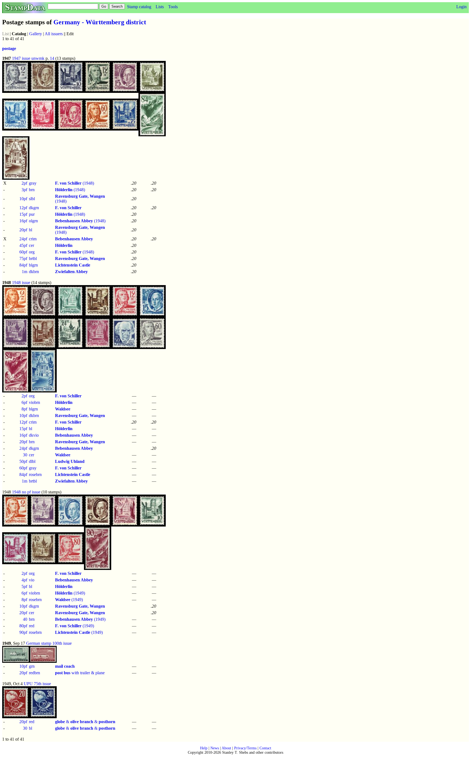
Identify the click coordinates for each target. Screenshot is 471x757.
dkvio (34, 435)
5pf (24, 586)
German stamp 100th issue (49, 643)
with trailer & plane (80, 672)
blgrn (33, 265)
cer (31, 245)
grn (32, 666)
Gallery (35, 33)
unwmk (37, 58)
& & (85, 721)
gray (33, 183)
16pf (23, 220)
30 (25, 455)
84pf (23, 265)
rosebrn (35, 474)
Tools (173, 6)
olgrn (33, 220)
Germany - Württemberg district (99, 22)
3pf (24, 189)
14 (52, 58)
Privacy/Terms (245, 748)
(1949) (70, 593)
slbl (32, 198)
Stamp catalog (139, 6)
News (214, 748)
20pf (23, 229)
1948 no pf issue (26, 492)
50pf (23, 461)
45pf (23, 245)
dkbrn (34, 271)
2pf (24, 183)
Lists (160, 6)
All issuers (54, 33)
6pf (24, 402)
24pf (23, 238)
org (32, 252)
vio (31, 580)
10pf (23, 198)
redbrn (34, 672)
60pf (23, 252)
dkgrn (34, 207)
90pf (23, 632)
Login (461, 6)
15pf (23, 214)
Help (203, 748)
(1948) (74, 183)
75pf (23, 258)
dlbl (32, 461)
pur (32, 214)
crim (33, 238)
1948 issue (21, 282)
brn (32, 189)
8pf (24, 409)
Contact (265, 748)
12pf (23, 207)
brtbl (33, 258)
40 (25, 619)
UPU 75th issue (37, 683)
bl (30, 229)
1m (24, 271)
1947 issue (21, 58)
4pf (24, 580)
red (31, 625)
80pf (23, 625)
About (226, 748)
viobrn (34, 402)
